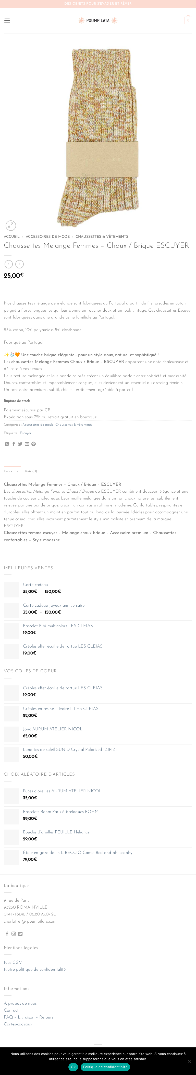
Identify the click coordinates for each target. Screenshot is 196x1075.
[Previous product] (19, 264)
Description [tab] (12, 471)
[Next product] (9, 264)
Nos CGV (13, 962)
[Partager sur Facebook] (13, 444)
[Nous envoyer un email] (20, 934)
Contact (11, 1010)
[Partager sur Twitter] (20, 444)
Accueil (12, 237)
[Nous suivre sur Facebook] (7, 934)
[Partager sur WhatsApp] (7, 444)
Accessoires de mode (48, 237)
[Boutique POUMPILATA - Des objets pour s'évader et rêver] (98, 20)
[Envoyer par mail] (27, 444)
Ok (73, 1067)
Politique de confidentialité (105, 1067)
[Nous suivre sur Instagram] (13, 934)
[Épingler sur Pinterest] (33, 444)
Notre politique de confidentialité (35, 969)
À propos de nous (20, 1003)
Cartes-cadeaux (18, 1024)
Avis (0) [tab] (31, 471)
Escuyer (25, 433)
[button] (7, 20)
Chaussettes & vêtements (102, 237)
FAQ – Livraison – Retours (28, 1017)
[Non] (189, 1063)
